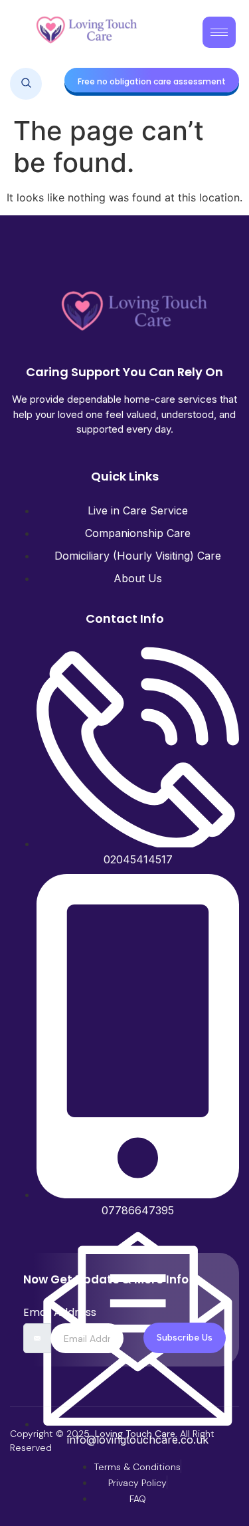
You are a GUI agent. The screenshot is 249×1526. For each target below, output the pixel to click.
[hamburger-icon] (219, 32)
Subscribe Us (184, 1337)
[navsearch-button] (26, 84)
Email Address (59, 1312)
